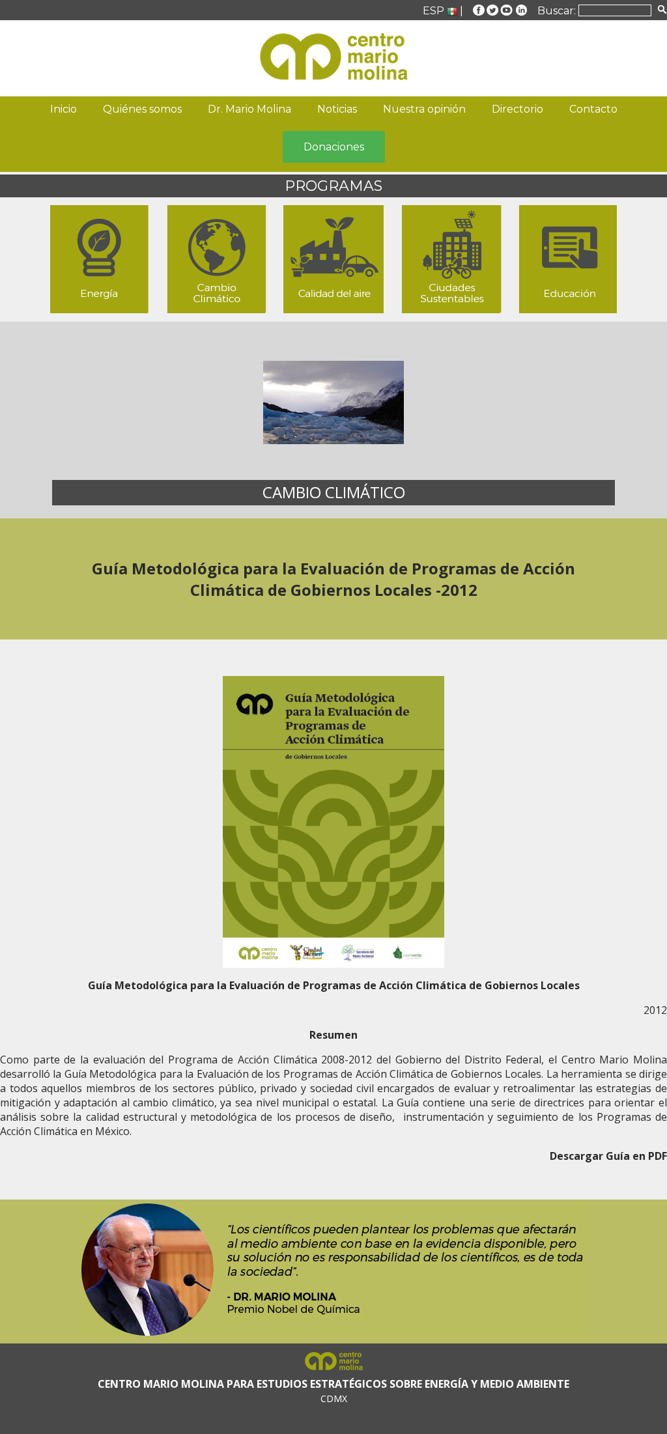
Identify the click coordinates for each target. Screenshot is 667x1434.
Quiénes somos (142, 109)
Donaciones (334, 147)
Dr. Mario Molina (249, 109)
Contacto (593, 109)
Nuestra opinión (424, 109)
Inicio (63, 109)
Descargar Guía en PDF (608, 1156)
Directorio (517, 109)
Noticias (337, 109)
